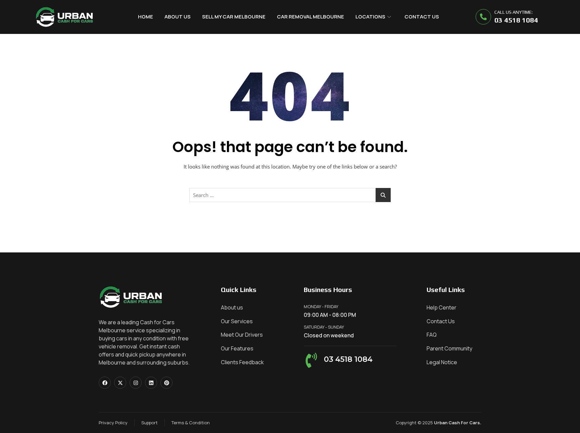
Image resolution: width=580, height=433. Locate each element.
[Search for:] (290, 195)
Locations (370, 16)
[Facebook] (105, 383)
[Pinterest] (166, 383)
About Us (177, 16)
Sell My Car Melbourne (233, 16)
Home (145, 16)
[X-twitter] (120, 383)
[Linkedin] (151, 383)
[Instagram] (136, 383)
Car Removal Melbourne (310, 16)
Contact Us (421, 16)
